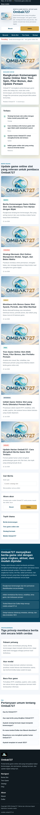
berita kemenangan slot (16, 39)
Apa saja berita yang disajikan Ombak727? (18, 718)
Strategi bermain (9, 531)
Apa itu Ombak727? (10, 712)
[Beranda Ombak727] (6, 16)
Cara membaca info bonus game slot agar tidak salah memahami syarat (21, 127)
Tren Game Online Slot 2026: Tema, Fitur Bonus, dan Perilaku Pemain (18, 354)
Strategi (35, 35)
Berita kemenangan (10, 522)
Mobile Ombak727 (9, 536)
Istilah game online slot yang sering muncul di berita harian (21, 146)
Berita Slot (15, 35)
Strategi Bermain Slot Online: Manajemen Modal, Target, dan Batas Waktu (18, 256)
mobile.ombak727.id (7, 812)
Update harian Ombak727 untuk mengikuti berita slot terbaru (19, 137)
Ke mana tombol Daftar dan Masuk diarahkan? (20, 730)
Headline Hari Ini (8, 72)
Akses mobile (5, 4)
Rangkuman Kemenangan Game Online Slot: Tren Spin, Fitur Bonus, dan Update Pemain (20, 79)
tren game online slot (31, 39)
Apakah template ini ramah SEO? (15, 742)
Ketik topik (6, 480)
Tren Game (25, 35)
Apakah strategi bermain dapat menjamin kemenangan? (18, 724)
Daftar (30, 28)
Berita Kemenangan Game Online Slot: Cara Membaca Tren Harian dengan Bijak (19, 206)
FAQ (2, 787)
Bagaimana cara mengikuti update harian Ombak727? (18, 736)
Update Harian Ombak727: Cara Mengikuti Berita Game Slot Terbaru (18, 452)
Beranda (5, 35)
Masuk (10, 28)
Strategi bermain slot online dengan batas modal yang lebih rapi (21, 117)
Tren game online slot (11, 527)
